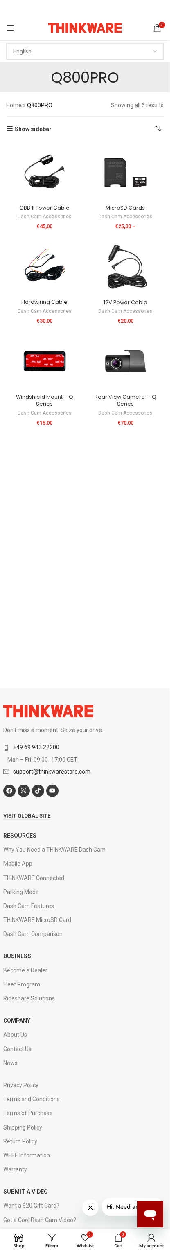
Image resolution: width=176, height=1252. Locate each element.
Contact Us (17, 1049)
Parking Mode (21, 892)
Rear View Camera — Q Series (125, 400)
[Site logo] (85, 27)
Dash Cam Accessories (45, 216)
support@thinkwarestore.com (51, 771)
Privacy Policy (20, 1085)
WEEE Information (26, 1155)
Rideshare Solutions (29, 998)
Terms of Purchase (28, 1113)
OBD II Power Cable (44, 207)
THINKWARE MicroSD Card (37, 920)
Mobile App (17, 863)
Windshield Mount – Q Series (44, 400)
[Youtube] (52, 791)
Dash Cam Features (28, 906)
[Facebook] (9, 791)
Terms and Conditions (31, 1099)
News (10, 1063)
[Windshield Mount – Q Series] (44, 361)
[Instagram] (24, 791)
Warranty (15, 1169)
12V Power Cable (125, 302)
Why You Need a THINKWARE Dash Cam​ (54, 849)
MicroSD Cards (125, 207)
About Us (15, 1034)
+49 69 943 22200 (36, 747)
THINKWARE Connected (33, 878)
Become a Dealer (25, 970)
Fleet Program (21, 984)
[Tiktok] (38, 791)
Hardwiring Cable (44, 301)
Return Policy (20, 1141)
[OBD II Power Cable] (44, 172)
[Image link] (48, 710)
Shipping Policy (22, 1127)
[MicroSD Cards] (125, 172)
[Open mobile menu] (10, 28)
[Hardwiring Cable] (44, 267)
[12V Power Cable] (125, 267)
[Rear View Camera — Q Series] (125, 361)
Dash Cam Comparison (33, 934)
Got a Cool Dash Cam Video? (39, 1220)
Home (14, 105)
